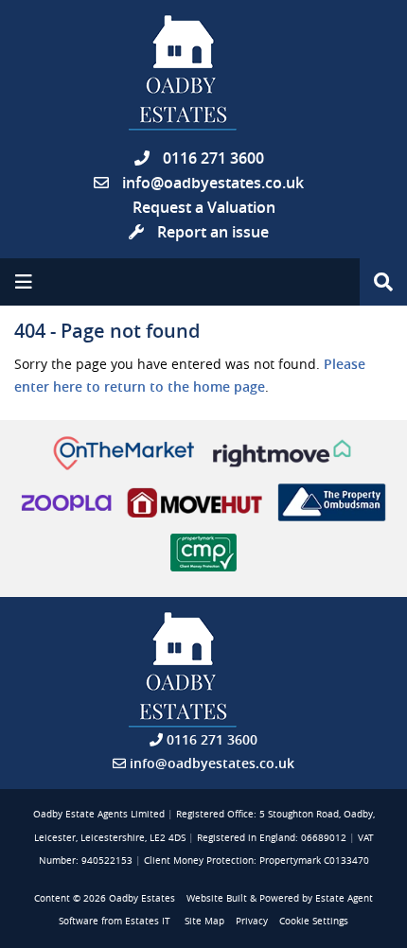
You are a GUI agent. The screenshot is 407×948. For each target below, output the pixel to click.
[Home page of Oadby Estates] (203, 73)
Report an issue (211, 231)
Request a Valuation (204, 207)
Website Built (216, 898)
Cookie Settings (313, 921)
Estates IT (147, 921)
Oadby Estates (142, 898)
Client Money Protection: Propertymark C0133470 (256, 860)
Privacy (252, 921)
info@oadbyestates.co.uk (213, 182)
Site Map (204, 921)
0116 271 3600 (211, 158)
